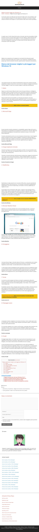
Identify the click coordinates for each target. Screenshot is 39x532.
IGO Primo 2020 (5, 498)
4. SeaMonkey (7, 366)
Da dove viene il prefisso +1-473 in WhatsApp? (10, 476)
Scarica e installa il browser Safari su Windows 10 (15, 378)
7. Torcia (5, 370)
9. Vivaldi (6, 372)
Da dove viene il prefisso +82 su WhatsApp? (10, 466)
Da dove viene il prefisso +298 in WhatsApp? (10, 468)
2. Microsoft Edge (7, 364)
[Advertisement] (19, 29)
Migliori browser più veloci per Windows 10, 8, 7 (14, 377)
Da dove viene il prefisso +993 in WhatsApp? (10, 478)
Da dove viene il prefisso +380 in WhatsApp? (10, 488)
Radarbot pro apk (5, 500)
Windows (7, 13)
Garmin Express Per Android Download (9, 512)
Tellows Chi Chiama (5, 508)
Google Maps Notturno (6, 504)
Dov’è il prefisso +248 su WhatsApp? (8, 484)
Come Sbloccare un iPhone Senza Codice (9, 520)
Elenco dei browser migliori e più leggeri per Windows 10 (14, 362)
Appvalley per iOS (5, 510)
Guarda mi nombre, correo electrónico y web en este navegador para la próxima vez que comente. (20, 420)
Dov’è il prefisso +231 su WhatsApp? (8, 462)
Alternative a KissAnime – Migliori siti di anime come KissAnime (16, 388)
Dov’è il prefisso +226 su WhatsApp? (8, 470)
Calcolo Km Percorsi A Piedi (7, 518)
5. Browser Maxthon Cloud (9, 368)
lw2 (3, 387)
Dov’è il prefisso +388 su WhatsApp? (8, 474)
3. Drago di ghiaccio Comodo (10, 365)
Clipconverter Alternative (6, 514)
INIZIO (3, 13)
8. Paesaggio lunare (8, 371)
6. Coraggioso (6, 369)
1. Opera (5, 363)
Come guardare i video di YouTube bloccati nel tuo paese (15, 390)
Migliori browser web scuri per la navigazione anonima (16, 381)
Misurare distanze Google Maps (7, 502)
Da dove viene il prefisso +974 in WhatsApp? (10, 480)
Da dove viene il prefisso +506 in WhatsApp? (10, 486)
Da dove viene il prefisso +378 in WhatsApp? (10, 464)
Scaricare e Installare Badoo (7, 516)
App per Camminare (5, 506)
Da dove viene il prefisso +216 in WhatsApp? (10, 482)
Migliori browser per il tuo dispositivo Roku (13, 379)
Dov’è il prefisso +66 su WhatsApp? (8, 459)
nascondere (17, 360)
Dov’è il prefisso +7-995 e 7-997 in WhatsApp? (10, 472)
